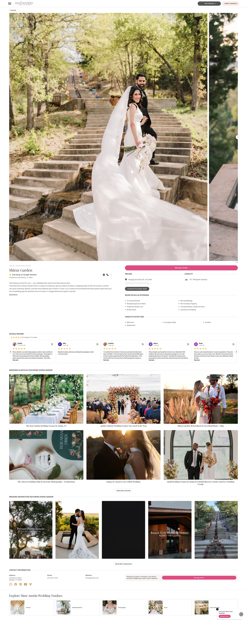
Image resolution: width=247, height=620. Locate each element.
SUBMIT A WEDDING (231, 3)
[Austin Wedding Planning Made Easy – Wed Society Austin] (24, 3)
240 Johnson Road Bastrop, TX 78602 (15, 579)
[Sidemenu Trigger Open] (10, 4)
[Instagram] (11, 585)
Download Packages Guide (137, 289)
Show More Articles (123, 491)
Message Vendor (181, 268)
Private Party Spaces (23, 266)
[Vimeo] (30, 585)
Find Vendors (209, 3)
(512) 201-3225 (52, 578)
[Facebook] (16, 585)
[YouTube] (25, 585)
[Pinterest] (20, 585)
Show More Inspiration (123, 564)
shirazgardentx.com (92, 578)
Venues (11, 266)
